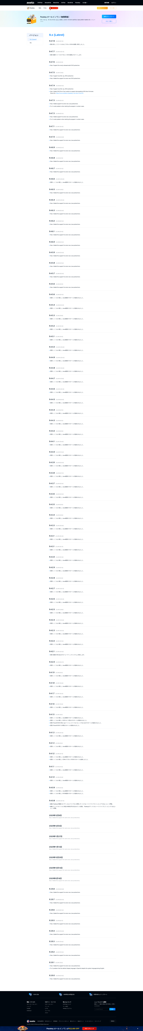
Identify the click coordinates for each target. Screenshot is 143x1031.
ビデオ (46, 1008)
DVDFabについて (67, 1004)
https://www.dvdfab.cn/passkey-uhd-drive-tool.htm (69, 93)
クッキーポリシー (89, 1021)
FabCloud (29, 1010)
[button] (102, 8)
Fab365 (28, 1008)
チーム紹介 (65, 1006)
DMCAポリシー (48, 1021)
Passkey (77, 2)
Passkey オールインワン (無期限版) (54, 17)
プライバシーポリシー (64, 1021)
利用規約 (55, 1021)
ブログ (46, 1012)
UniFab (63, 2)
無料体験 (106, 2)
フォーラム (47, 1010)
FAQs (44, 8)
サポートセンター (49, 1004)
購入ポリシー (73, 1021)
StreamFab (48, 2)
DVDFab (40, 2)
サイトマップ (98, 1021)
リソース (47, 1006)
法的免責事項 (40, 1021)
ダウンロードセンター (32, 1004)
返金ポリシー (81, 1021)
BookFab (70, 2)
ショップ (29, 1006)
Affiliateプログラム (67, 1008)
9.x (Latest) (33, 39)
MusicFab (56, 2)
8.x (31, 43)
